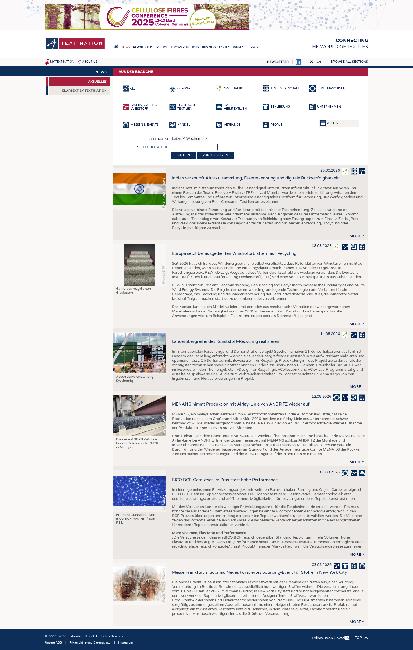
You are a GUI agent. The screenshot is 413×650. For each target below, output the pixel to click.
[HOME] (116, 46)
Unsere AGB (53, 642)
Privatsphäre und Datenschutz (89, 642)
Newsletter (278, 62)
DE (311, 62)
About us (89, 62)
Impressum (125, 642)
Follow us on (323, 638)
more (355, 236)
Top (358, 638)
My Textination (62, 62)
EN (319, 62)
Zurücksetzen (215, 155)
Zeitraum (158, 139)
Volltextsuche (152, 147)
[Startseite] (75, 50)
